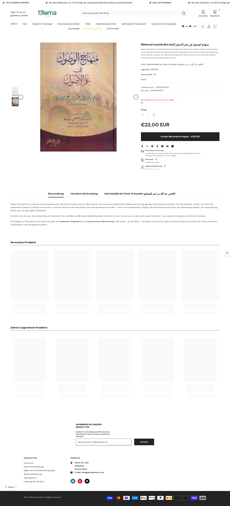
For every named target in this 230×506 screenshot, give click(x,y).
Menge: (144, 109)
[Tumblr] (157, 146)
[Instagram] (72, 481)
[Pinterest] (152, 146)
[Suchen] (133, 13)
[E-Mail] (167, 146)
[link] (29, 308)
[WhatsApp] (172, 146)
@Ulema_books (19, 15)
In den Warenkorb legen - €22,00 (180, 136)
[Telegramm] (162, 146)
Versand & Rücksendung (84, 193)
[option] (78, 97)
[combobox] (130, 13)
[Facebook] (142, 146)
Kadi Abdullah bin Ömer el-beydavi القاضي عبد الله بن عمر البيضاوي (139, 193)
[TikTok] (87, 481)
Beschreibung (56, 193)
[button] (20, 97)
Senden (144, 441)
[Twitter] (147, 146)
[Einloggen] (209, 26)
